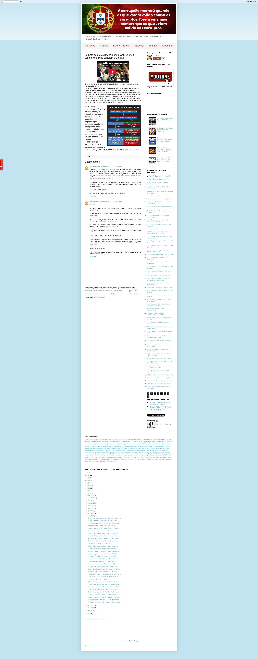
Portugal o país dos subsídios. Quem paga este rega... (104, 599)
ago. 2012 (91, 505)
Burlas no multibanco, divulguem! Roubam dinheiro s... (104, 551)
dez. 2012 (91, 495)
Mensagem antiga (135, 294)
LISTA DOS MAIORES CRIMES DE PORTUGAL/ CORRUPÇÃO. (159, 403)
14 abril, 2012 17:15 (116, 167)
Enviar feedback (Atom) (99, 297)
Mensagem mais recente (92, 294)
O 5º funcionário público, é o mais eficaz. (100, 543)
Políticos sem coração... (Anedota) (98, 579)
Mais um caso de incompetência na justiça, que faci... (104, 587)
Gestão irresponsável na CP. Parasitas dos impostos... (104, 592)
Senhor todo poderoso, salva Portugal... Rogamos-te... (104, 538)
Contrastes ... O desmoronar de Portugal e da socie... (103, 541)
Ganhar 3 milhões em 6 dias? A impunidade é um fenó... (104, 597)
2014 (88, 488)
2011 (88, 614)
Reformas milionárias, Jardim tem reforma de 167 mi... (104, 520)
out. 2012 (91, 500)
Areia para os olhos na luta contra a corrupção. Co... (103, 525)
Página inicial (115, 294)
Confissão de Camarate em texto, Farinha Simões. (103, 556)
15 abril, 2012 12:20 (116, 202)
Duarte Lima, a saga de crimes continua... (100, 531)
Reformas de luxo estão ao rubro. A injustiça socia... (103, 536)
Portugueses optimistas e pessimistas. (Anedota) (102, 571)
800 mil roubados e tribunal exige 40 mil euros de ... (103, 546)
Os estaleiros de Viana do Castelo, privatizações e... (103, 594)
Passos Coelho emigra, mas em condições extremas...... (104, 584)
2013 (88, 490)
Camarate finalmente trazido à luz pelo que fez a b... (103, 561)
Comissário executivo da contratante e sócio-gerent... (103, 589)
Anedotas (139, 45)
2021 (88, 475)
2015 (88, 485)
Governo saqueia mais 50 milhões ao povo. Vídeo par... (104, 528)
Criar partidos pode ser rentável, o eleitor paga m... (103, 548)
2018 (88, 480)
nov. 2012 (91, 498)
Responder (92, 196)
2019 (88, 478)
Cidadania (167, 45)
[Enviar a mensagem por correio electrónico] (89, 156)
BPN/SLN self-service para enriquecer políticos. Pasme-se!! (165, 129)
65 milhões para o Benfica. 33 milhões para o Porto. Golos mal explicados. (165, 159)
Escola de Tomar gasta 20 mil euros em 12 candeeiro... (104, 523)
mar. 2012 (91, 605)
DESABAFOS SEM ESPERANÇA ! (99, 167)
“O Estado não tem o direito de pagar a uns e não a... (103, 566)
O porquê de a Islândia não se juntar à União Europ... (103, 533)
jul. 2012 (91, 508)
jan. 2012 (91, 610)
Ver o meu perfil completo (163, 424)
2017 (88, 483)
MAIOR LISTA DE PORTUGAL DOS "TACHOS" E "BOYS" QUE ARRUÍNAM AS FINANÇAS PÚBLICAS (160, 408)
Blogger (136, 641)
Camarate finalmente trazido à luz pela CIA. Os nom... (104, 559)
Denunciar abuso (91, 646)
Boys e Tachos (121, 45)
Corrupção (89, 45)
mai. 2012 (91, 513)
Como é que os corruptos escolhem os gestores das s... (104, 518)
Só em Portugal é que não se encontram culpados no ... (104, 554)
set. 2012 (91, 503)
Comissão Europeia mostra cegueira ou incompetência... (104, 602)
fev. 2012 (91, 608)
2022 (88, 473)
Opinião (104, 45)
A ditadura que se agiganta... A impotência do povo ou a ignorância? (165, 139)
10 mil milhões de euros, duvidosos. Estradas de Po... (104, 576)
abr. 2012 (91, 516)
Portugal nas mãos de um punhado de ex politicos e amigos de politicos (164, 149)
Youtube (153, 45)
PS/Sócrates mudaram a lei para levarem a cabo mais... (104, 574)
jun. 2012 (91, 510)
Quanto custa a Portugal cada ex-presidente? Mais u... (104, 569)
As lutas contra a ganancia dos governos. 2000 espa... (104, 564)
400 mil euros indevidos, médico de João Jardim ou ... (104, 582)
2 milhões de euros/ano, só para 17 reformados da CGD (165, 119)
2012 (88, 493)
